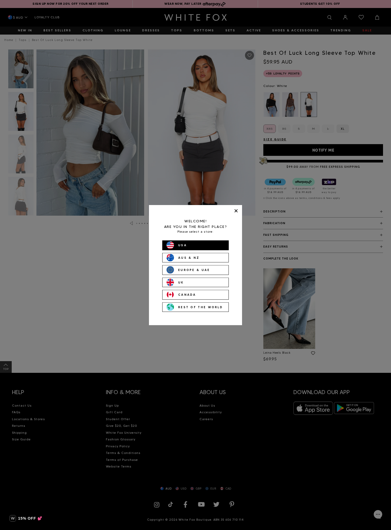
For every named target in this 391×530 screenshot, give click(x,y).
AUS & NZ (188, 257)
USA (182, 245)
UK (181, 282)
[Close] (236, 211)
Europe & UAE (194, 270)
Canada (187, 295)
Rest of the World (200, 307)
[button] (26, 518)
